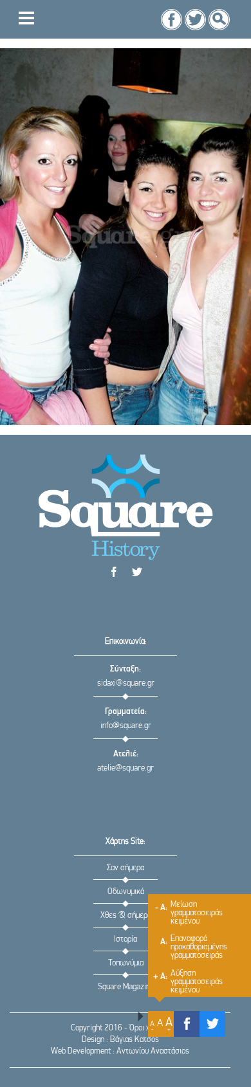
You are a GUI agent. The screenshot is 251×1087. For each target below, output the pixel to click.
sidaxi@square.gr (125, 683)
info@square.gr (125, 726)
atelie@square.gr (125, 768)
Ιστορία (125, 939)
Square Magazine (126, 987)
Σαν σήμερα (125, 868)
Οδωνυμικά (125, 892)
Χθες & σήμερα (125, 915)
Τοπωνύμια (126, 963)
